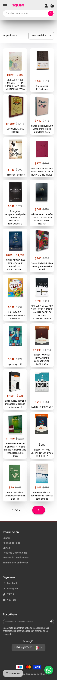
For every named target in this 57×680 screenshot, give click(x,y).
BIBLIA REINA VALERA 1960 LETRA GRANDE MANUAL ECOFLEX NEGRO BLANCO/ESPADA (42, 297)
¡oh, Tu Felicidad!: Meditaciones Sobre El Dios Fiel (15, 481)
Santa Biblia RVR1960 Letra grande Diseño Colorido (42, 250)
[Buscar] (51, 13)
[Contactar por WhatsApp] (48, 670)
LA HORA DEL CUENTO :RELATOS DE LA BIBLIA (15, 297)
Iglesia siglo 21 (15, 345)
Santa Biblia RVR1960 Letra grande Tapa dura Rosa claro (42, 114)
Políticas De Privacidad (15, 552)
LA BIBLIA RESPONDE (42, 389)
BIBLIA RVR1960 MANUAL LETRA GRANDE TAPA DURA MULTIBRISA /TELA (15, 70)
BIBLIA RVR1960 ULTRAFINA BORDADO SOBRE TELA (42, 435)
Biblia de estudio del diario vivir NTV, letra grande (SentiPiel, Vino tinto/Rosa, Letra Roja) (15, 435)
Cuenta (46, 6)
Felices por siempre (15, 157)
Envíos (6, 547)
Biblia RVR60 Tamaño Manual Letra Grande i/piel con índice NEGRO (42, 203)
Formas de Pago (11, 542)
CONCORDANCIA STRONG (15, 114)
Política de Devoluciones (16, 557)
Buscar (6, 538)
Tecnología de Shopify (36, 674)
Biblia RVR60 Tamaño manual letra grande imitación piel (15, 389)
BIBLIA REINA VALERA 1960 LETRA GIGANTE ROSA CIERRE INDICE (42, 157)
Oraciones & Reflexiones (42, 70)
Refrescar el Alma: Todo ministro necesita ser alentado (42, 481)
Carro (52, 6)
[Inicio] (18, 5)
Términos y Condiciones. (16, 562)
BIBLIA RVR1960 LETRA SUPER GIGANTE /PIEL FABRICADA (42, 345)
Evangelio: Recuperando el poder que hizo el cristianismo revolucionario (15, 203)
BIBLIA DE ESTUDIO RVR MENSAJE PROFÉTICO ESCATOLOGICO (15, 250)
